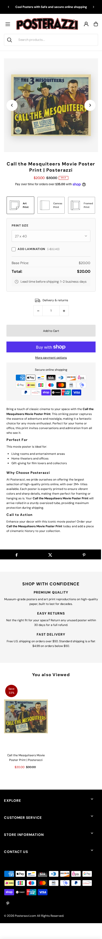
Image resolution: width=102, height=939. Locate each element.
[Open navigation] (9, 24)
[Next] (93, 6)
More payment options (51, 358)
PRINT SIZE (20, 226)
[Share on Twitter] (50, 554)
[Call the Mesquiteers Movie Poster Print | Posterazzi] (26, 716)
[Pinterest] (7, 904)
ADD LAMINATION (38, 249)
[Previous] (8, 6)
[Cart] (96, 24)
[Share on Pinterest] (84, 554)
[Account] (86, 24)
